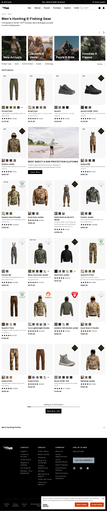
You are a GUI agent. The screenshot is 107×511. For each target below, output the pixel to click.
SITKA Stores (26, 460)
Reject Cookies (82, 505)
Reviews (41, 471)
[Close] (103, 498)
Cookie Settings (45, 505)
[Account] (103, 8)
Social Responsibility (61, 461)
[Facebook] (74, 468)
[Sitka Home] (15, 8)
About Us (59, 451)
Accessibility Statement (60, 477)
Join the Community (83, 460)
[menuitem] (29, 8)
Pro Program (26, 468)
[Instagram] (81, 468)
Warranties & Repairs (43, 475)
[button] (101, 64)
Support (24, 451)
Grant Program (61, 465)
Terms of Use (24, 505)
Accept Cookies (97, 505)
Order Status (43, 451)
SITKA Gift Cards (45, 479)
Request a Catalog (25, 464)
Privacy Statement (15, 505)
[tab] (53, 427)
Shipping (42, 457)
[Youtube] (88, 468)
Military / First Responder (27, 472)
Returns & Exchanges (42, 461)
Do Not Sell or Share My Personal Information (40, 505)
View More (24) (53, 411)
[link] (14, 48)
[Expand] (104, 427)
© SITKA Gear (6, 505)
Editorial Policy (61, 473)
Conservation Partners (60, 469)
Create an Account (25, 455)
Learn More (35, 172)
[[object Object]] (14, 48)
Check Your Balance (42, 483)
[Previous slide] (99, 32)
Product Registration (43, 467)
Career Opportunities (61, 455)
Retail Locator (44, 454)
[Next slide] (103, 32)
